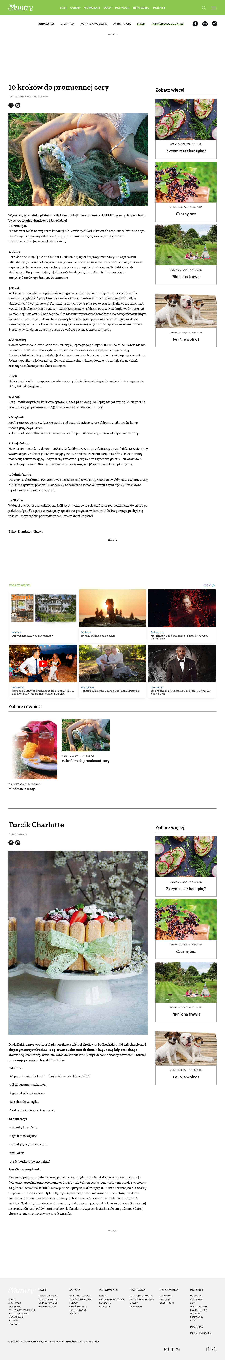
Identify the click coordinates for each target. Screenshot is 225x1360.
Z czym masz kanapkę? (186, 151)
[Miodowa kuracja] (32, 749)
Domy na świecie (48, 1299)
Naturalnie (92, 7)
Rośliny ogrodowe (80, 1299)
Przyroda (122, 7)
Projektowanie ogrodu (78, 1312)
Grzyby (133, 1302)
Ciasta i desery (198, 1310)
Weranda (67, 23)
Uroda (103, 1295)
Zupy (193, 1302)
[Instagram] (205, 23)
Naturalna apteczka (111, 1299)
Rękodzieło (141, 7)
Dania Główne (198, 1306)
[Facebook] (195, 23)
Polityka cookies (18, 1313)
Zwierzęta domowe (140, 1295)
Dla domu (105, 1302)
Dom (63, 7)
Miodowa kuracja (22, 788)
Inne (192, 1320)
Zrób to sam (167, 1302)
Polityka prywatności (21, 1310)
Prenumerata (200, 1333)
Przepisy (159, 7)
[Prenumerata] (208, 1348)
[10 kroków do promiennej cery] (86, 735)
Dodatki (195, 1313)
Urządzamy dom (48, 1302)
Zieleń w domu (77, 1306)
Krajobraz (135, 1306)
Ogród (75, 7)
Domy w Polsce (47, 1295)
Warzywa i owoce (79, 1295)
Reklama (13, 1320)
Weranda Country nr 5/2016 (186, 144)
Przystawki (196, 1299)
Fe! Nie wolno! (186, 339)
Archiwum (14, 1303)
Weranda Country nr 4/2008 (24, 783)
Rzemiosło (166, 1295)
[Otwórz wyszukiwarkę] (204, 7)
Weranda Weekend (93, 23)
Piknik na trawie (186, 276)
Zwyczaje (165, 1299)
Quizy (108, 7)
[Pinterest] (214, 23)
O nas (11, 1299)
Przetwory (196, 1317)
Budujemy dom (47, 1306)
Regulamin (14, 1306)
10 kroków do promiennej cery (85, 760)
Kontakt (13, 1324)
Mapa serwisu (16, 1317)
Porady (73, 1302)
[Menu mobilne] (213, 7)
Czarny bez (186, 213)
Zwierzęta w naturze (141, 1299)
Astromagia (122, 23)
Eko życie (104, 1306)
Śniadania (196, 1295)
